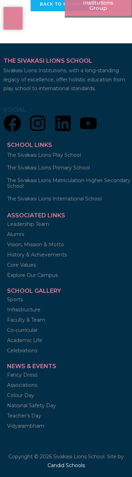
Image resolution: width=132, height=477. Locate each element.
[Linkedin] (63, 124)
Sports (15, 299)
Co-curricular (22, 330)
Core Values (21, 265)
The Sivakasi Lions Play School (44, 155)
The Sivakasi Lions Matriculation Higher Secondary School (68, 183)
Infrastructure (23, 309)
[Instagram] (37, 124)
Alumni (15, 234)
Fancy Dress (22, 375)
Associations (22, 385)
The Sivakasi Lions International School (54, 199)
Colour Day (20, 395)
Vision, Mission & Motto (35, 244)
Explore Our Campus (32, 275)
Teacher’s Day (24, 416)
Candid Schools (66, 465)
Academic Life (24, 340)
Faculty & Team (26, 320)
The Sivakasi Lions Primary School (48, 168)
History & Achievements (37, 255)
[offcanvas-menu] (13, 18)
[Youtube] (88, 124)
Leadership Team (28, 224)
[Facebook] (12, 124)
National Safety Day (31, 405)
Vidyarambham (25, 426)
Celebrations (22, 350)
